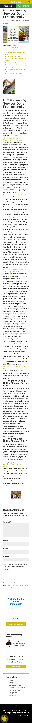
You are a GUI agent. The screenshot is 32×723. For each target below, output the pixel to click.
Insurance (12, 695)
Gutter (25, 20)
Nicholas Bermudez (10, 20)
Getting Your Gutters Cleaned (14, 73)
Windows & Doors (15, 685)
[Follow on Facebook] (16, 706)
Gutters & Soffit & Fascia (17, 687)
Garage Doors (13, 693)
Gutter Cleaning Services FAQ (14, 63)
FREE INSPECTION (24, 6)
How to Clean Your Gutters (13, 56)
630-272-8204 (16, 2)
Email (5, 548)
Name (5, 541)
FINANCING (8, 6)
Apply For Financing (16, 624)
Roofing (11, 680)
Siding (11, 682)
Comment (7, 522)
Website (6, 556)
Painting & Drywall (15, 690)
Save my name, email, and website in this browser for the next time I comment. (15, 566)
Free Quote (16, 667)
